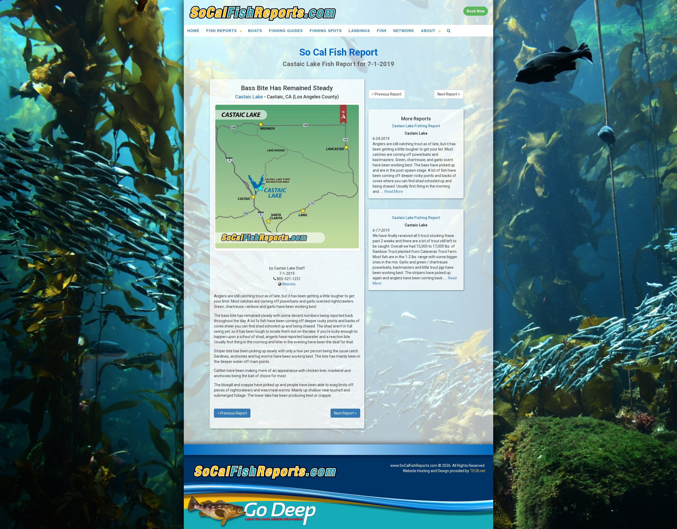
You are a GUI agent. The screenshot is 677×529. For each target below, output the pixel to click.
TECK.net (477, 471)
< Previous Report (232, 413)
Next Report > (345, 413)
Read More (394, 191)
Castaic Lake (249, 96)
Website (289, 284)
